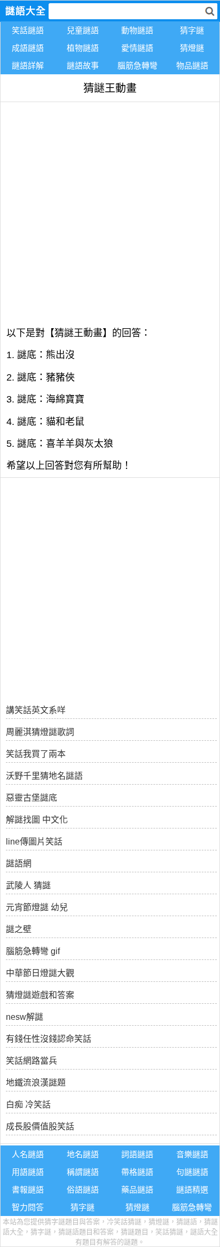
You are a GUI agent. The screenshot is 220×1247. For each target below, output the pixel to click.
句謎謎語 (192, 1171)
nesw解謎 (24, 1016)
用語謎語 (28, 1171)
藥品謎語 (137, 1189)
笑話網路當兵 (31, 1060)
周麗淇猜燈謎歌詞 (40, 732)
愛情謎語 (137, 47)
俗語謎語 (83, 1189)
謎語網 (19, 863)
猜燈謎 (192, 47)
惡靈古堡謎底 (31, 797)
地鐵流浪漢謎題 (36, 1082)
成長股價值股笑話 (40, 1126)
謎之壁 (19, 929)
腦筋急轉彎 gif (33, 951)
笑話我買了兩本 (36, 753)
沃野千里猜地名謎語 (44, 775)
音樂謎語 (192, 1154)
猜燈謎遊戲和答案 (40, 995)
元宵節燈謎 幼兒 (37, 907)
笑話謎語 (28, 30)
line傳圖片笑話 (34, 841)
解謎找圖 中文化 (37, 819)
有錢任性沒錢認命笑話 (48, 1038)
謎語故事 (83, 65)
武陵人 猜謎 (28, 885)
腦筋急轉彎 (137, 65)
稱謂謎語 (83, 1171)
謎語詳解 (28, 65)
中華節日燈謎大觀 (40, 973)
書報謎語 (28, 1189)
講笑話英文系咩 (36, 710)
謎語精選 (192, 1189)
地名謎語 (83, 1154)
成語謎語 (28, 47)
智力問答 (28, 1207)
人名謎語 (28, 1154)
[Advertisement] (110, 212)
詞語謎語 (137, 1154)
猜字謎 (192, 30)
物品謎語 (192, 65)
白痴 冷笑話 (28, 1104)
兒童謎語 (83, 30)
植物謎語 (83, 47)
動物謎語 (137, 30)
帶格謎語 (137, 1171)
